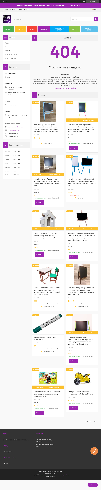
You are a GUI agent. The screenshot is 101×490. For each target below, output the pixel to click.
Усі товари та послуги (89, 421)
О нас (32, 29)
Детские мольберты (75, 5)
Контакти (43, 29)
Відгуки (74, 29)
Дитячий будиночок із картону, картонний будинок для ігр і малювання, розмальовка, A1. (45, 236)
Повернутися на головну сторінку (65, 88)
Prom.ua (59, 471)
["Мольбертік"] (7, 22)
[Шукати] (96, 19)
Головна (8, 29)
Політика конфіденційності (62, 475)
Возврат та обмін (89, 29)
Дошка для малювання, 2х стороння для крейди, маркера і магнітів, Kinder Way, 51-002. (47, 394)
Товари (20, 29)
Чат (94, 485)
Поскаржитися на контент (47, 475)
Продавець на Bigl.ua (50, 473)
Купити (74, 148)
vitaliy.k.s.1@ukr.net (13, 130)
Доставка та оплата (59, 29)
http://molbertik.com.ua (15, 127)
